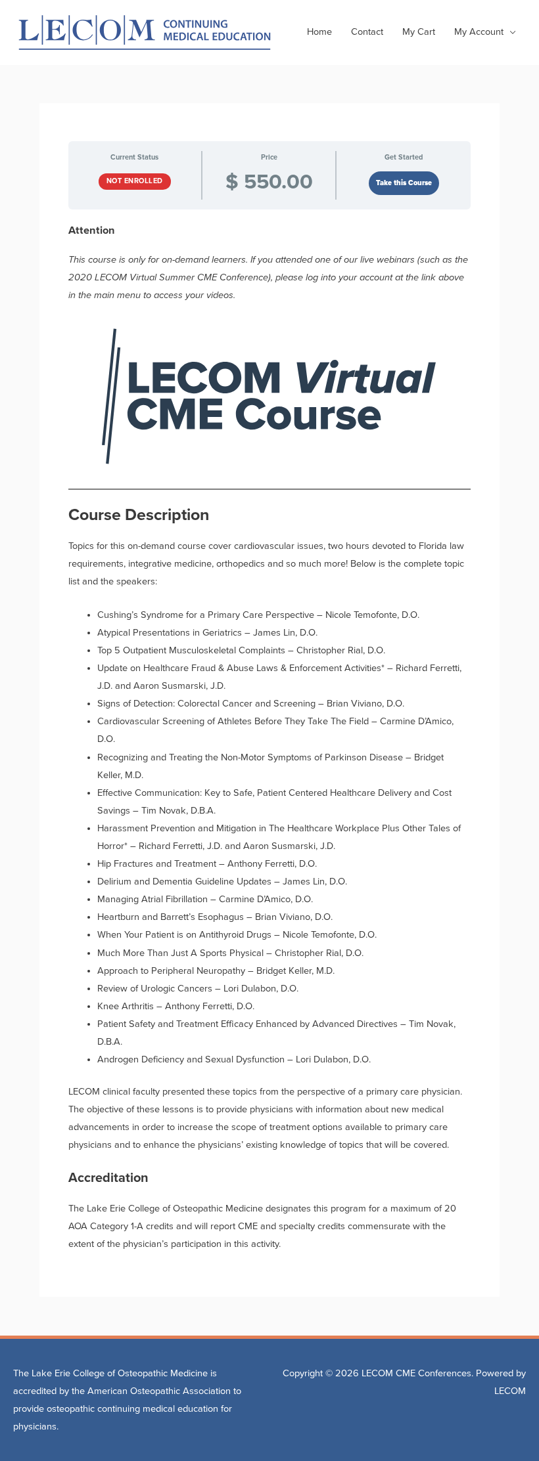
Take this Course (404, 183)
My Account (479, 31)
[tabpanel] (269, 739)
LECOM (510, 1391)
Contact (367, 31)
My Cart (418, 31)
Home (319, 31)
